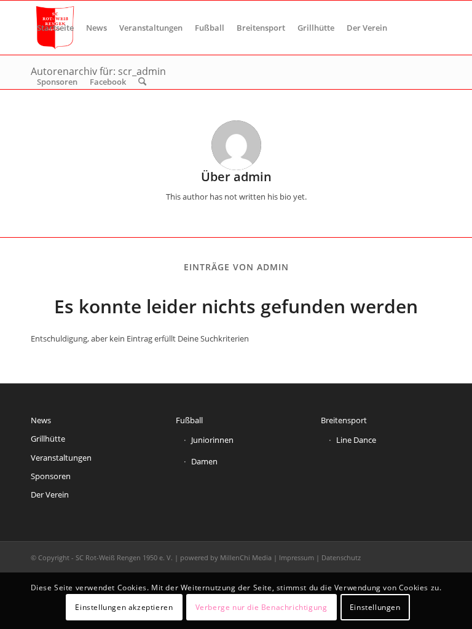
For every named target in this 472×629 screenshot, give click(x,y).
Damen (204, 461)
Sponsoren (51, 476)
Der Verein (50, 494)
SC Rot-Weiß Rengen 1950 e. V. (124, 557)
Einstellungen (375, 607)
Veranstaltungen (61, 457)
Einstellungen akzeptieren (124, 607)
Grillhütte (48, 438)
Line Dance (356, 439)
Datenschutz (341, 557)
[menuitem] (55, 28)
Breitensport (344, 420)
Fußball (189, 420)
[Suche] (142, 82)
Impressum (296, 557)
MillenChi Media (246, 557)
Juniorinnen (212, 439)
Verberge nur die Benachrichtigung (261, 607)
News (41, 420)
